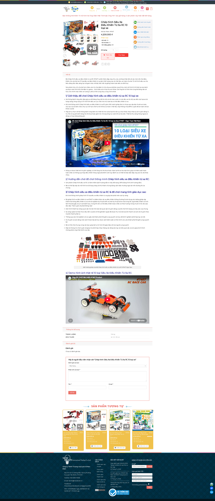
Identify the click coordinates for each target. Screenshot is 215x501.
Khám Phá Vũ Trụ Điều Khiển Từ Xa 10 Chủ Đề (93, 433)
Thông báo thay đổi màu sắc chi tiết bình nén (120, 483)
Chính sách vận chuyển (144, 22)
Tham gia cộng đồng (143, 37)
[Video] (64, 51)
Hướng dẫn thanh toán (144, 27)
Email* (134, 464)
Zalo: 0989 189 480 (143, 32)
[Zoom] (64, 55)
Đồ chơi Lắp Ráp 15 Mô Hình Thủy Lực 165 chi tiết (140, 433)
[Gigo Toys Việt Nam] (71, 9)
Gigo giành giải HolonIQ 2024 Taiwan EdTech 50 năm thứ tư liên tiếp (119, 465)
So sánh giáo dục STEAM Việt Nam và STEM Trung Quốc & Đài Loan (119, 475)
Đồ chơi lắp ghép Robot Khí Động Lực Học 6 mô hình (70, 434)
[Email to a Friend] (108, 64)
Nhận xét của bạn (74, 370)
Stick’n (98, 9)
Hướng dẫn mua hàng (143, 42)
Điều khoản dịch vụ (142, 47)
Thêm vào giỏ (109, 56)
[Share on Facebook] (102, 64)
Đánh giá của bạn (73, 363)
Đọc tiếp (74, 447)
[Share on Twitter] (105, 64)
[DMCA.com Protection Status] (100, 490)
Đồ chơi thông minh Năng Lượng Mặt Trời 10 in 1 (117, 434)
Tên (69, 384)
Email (111, 384)
